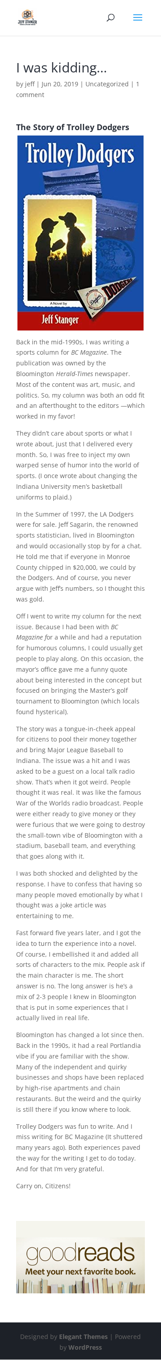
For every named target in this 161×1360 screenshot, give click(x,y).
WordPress (85, 1347)
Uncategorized (107, 84)
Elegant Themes (83, 1336)
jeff (29, 84)
